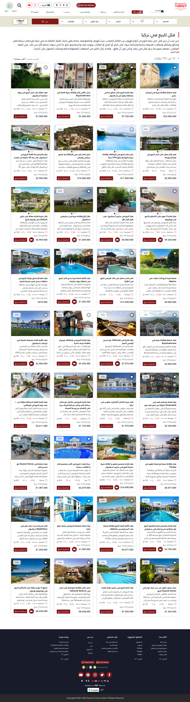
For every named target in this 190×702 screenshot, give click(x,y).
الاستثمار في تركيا (112, 642)
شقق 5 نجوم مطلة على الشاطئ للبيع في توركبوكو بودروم (30, 589)
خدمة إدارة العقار (113, 651)
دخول (7, 11)
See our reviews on (95, 685)
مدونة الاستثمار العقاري (61, 648)
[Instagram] (35, 5)
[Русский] (104, 680)
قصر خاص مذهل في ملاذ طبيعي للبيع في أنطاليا (117, 280)
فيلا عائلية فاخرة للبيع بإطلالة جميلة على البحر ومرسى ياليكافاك (118, 527)
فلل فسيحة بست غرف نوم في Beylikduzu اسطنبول (34, 527)
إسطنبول (139, 642)
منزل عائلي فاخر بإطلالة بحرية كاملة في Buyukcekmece (73, 94)
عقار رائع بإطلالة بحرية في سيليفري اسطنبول (75, 218)
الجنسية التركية (119, 12)
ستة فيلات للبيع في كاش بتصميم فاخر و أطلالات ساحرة (73, 465)
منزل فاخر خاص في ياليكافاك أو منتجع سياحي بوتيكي (74, 156)
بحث (46, 21)
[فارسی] (95, 680)
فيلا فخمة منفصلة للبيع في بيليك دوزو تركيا (73, 527)
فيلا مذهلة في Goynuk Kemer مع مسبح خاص (32, 465)
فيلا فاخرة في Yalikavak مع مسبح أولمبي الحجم (118, 342)
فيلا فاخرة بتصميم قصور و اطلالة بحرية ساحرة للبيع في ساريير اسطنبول (117, 465)
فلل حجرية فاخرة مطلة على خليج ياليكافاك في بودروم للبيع (33, 218)
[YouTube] (29, 5)
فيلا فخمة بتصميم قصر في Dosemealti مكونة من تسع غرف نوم (160, 403)
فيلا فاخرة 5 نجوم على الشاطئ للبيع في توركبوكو (160, 218)
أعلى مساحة (26, 59)
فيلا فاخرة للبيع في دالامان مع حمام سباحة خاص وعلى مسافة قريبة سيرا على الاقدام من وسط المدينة (74, 405)
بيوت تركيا (163, 642)
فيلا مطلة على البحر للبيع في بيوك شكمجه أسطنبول (32, 94)
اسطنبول (89, 649)
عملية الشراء (114, 645)
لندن (91, 645)
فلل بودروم (163, 654)
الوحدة (20, 21)
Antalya (139, 651)
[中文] (98, 680)
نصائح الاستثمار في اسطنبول (59, 651)
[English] (107, 680)
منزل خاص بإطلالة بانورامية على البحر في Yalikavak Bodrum (74, 589)
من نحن (67, 12)
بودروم (140, 645)
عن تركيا (103, 12)
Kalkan (140, 654)
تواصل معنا (50, 12)
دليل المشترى (85, 12)
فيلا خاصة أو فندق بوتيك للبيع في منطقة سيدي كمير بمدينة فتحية (33, 280)
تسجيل (14, 11)
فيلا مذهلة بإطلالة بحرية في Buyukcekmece (164, 342)
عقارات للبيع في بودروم (159, 645)
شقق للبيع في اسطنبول (159, 648)
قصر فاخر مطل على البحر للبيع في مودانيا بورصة (161, 156)
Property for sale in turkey (60, 645)
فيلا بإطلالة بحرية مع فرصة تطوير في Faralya (160, 465)
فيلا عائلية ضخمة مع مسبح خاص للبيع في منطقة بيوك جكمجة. (74, 280)
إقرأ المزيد (174, 52)
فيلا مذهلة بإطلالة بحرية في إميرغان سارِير (161, 94)
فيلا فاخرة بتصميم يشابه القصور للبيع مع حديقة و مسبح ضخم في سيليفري (160, 527)
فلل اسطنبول (162, 651)
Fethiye (139, 648)
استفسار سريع (149, 116)
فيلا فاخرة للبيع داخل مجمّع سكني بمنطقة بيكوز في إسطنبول (119, 94)
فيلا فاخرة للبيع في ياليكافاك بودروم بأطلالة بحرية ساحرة (74, 342)
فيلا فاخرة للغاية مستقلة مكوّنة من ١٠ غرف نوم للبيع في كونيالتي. (31, 403)
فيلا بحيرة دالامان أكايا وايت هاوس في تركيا (117, 403)
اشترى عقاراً (137, 12)
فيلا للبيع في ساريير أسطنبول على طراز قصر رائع (118, 218)
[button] (166, 21)
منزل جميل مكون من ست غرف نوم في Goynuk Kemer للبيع (159, 589)
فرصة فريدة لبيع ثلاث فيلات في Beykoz (162, 280)
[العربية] (101, 680)
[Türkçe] (92, 680)
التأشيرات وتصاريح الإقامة (110, 648)
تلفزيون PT (35, 12)
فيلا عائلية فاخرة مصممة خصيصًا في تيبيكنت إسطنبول (32, 342)
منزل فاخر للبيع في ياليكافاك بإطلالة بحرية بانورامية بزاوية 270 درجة (118, 156)
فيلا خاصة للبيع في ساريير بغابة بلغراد (117, 587)
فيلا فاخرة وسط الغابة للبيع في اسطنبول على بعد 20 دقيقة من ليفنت (30, 156)
